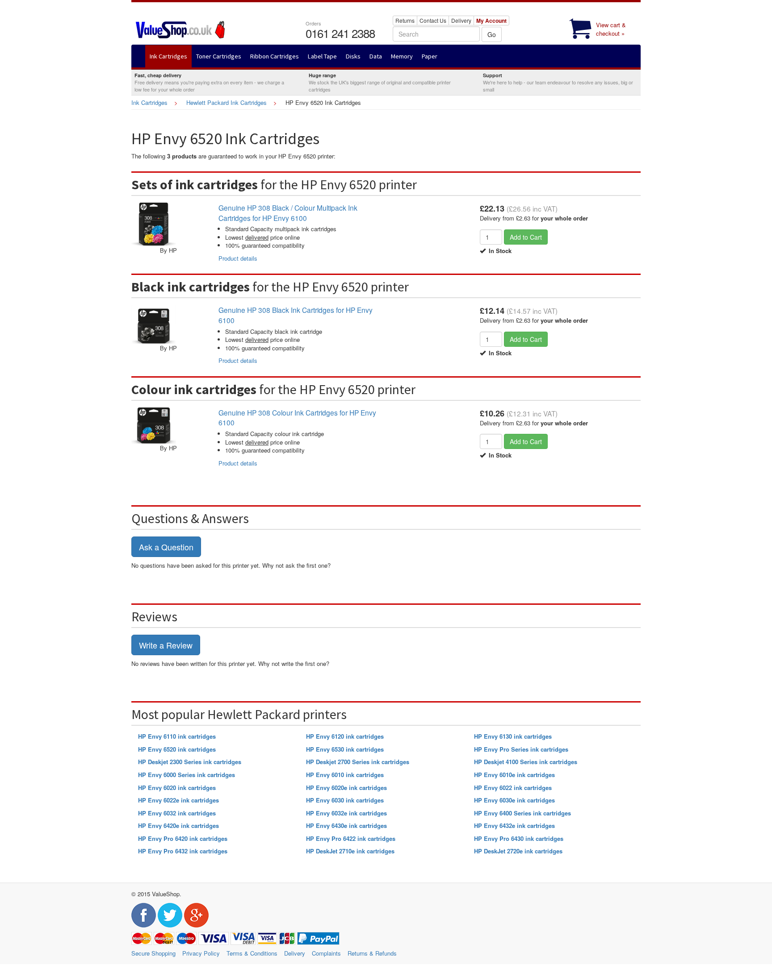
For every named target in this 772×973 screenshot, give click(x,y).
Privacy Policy (201, 953)
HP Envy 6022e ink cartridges (178, 800)
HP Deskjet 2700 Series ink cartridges (357, 761)
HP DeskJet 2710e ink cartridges (350, 851)
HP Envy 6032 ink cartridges (177, 813)
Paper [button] (429, 56)
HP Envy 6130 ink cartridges (513, 736)
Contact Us (433, 20)
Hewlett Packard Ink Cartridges (226, 102)
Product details (237, 258)
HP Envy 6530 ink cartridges (345, 749)
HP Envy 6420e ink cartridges (178, 825)
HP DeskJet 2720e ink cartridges (518, 851)
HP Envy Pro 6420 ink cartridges (182, 838)
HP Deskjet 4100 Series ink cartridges (525, 761)
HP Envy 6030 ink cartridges (345, 800)
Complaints (326, 953)
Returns (405, 20)
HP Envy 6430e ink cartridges (346, 825)
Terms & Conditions (252, 953)
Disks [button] (353, 56)
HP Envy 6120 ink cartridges (345, 736)
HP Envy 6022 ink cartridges (513, 787)
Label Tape (322, 56)
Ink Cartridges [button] (168, 56)
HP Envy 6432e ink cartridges (514, 825)
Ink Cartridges (149, 102)
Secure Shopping (153, 953)
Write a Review (166, 645)
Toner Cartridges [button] (218, 56)
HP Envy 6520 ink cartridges (177, 749)
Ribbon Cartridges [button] (274, 56)
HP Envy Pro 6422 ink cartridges (350, 838)
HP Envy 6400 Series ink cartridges (522, 813)
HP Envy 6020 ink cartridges (177, 787)
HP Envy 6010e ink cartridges (514, 774)
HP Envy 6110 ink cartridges (177, 736)
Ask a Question (166, 547)
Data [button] (375, 56)
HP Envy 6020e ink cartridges (346, 787)
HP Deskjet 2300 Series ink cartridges (189, 761)
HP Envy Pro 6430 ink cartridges (518, 838)
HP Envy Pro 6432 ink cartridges (182, 851)
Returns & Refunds (372, 953)
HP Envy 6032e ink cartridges (346, 813)
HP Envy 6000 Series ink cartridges (186, 774)
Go (491, 34)
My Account (491, 21)
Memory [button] (402, 56)
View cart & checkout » (611, 29)
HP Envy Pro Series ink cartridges (521, 749)
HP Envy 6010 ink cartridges (345, 774)
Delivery (461, 20)
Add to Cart (526, 237)
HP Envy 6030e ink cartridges (514, 800)
